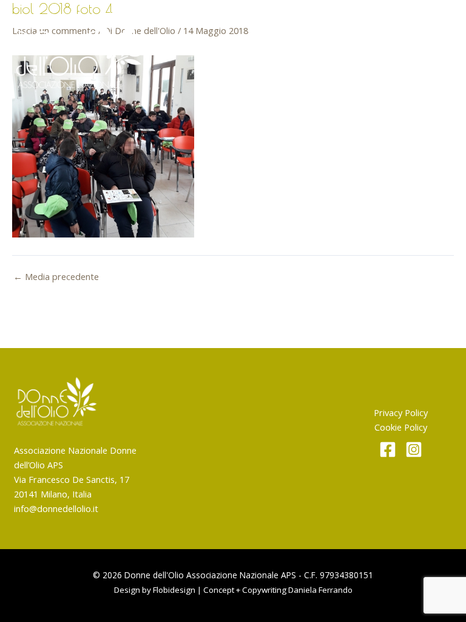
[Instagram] (413, 449)
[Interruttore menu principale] (436, 49)
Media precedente (56, 276)
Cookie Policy (400, 427)
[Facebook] (387, 449)
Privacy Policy (401, 412)
